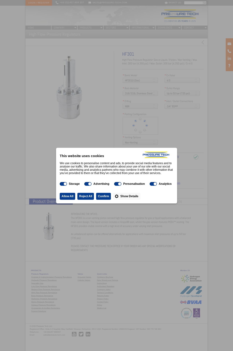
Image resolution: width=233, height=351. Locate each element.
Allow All (67, 196)
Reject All (85, 196)
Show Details (129, 196)
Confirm (103, 196)
